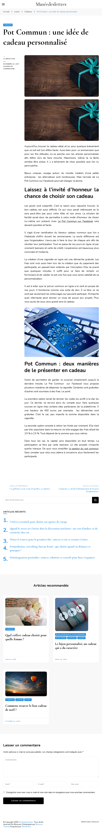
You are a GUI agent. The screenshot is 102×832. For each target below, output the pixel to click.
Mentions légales (90, 822)
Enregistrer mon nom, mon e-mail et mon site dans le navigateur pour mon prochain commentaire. (50, 792)
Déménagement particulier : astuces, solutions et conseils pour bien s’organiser (52, 557)
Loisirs (81, 638)
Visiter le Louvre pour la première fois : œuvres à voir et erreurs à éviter (49, 539)
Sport (28, 700)
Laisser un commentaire (11, 67)
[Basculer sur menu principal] (3, 4)
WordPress (26, 826)
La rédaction (9, 59)
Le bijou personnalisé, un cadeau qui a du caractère (75, 646)
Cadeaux (8, 25)
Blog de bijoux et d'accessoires (70, 634)
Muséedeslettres (51, 4)
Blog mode (61, 638)
